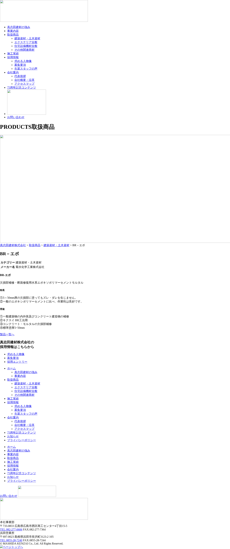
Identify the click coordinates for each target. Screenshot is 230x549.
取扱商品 (13, 34)
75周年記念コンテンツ (21, 87)
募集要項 (20, 64)
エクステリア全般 (25, 42)
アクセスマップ (24, 83)
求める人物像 (23, 61)
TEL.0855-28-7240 (11, 540)
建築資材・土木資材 (27, 38)
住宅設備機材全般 (25, 45)
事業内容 (13, 30)
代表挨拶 (20, 76)
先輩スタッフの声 (25, 68)
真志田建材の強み (18, 27)
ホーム (11, 368)
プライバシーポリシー (21, 440)
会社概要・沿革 (24, 79)
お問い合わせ (15, 117)
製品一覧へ (7, 334)
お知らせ (13, 436)
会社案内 (13, 72)
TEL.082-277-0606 (11, 529)
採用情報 (13, 57)
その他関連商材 (24, 49)
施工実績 (13, 53)
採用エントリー (17, 361)
